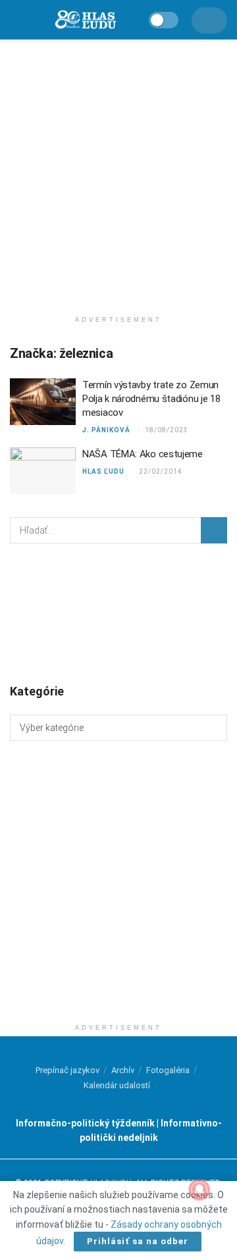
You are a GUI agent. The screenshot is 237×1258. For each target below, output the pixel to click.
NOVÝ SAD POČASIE (118, 612)
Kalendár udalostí (117, 1085)
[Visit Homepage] (85, 20)
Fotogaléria (168, 1070)
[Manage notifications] (199, 1189)
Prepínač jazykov (67, 1070)
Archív (122, 1070)
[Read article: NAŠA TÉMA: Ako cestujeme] (43, 471)
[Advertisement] (118, 171)
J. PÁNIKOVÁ (106, 430)
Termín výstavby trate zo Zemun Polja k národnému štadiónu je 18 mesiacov (151, 398)
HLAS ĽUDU (103, 471)
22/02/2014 (160, 471)
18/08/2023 (166, 430)
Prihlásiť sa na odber (137, 1241)
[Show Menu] (16, 19)
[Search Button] (214, 530)
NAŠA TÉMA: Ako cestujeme (142, 454)
